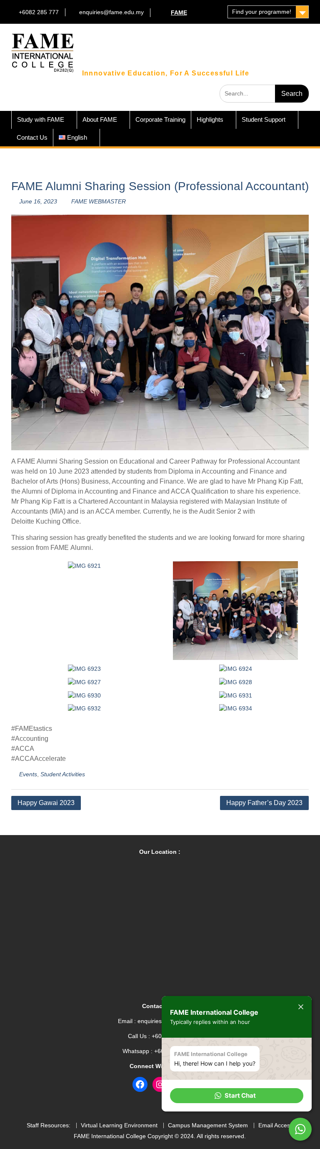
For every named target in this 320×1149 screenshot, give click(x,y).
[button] (236, 1095)
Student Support (263, 119)
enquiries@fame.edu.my (111, 12)
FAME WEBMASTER (98, 201)
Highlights (210, 119)
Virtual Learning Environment (119, 1125)
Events (28, 774)
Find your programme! (261, 11)
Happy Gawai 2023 (46, 802)
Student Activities (62, 774)
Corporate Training (160, 119)
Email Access (275, 1125)
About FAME (99, 119)
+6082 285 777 (39, 12)
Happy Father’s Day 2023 (264, 802)
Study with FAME (40, 119)
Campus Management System (208, 1125)
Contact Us (32, 137)
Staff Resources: (48, 1125)
